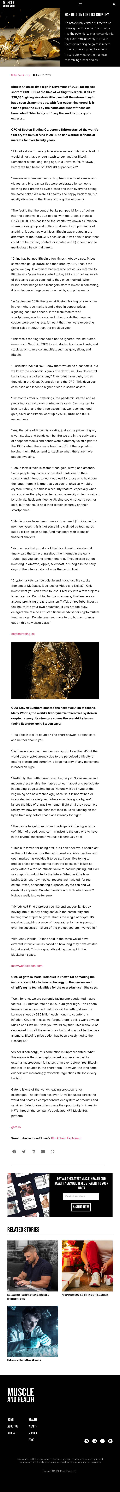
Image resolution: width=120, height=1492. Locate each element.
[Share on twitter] (24, 1151)
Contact (12, 1433)
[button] (80, 4)
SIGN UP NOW (81, 1207)
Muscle (33, 1433)
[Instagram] (94, 1441)
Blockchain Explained (65, 1138)
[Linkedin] (110, 1441)
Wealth (33, 1426)
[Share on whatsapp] (52, 1151)
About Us (12, 1426)
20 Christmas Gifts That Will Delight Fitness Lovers (85, 1294)
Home (10, 1420)
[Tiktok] (102, 1441)
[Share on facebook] (14, 1151)
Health (33, 1420)
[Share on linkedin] (33, 1151)
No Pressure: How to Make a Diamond (24, 1360)
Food (31, 1440)
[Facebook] (86, 1441)
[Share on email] (43, 1151)
